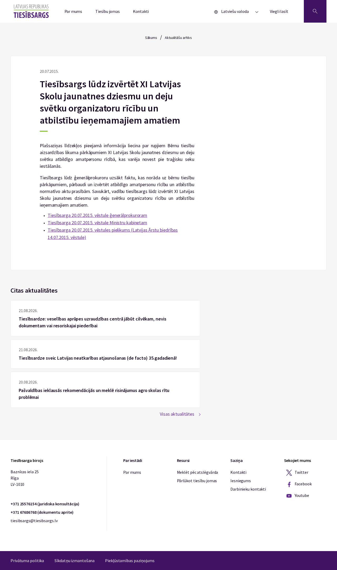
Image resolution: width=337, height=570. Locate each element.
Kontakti (141, 11)
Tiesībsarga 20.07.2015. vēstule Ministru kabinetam (97, 223)
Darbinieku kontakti (248, 489)
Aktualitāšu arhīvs (178, 37)
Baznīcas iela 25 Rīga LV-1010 (24, 478)
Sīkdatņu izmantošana (74, 560)
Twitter (301, 472)
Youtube (301, 495)
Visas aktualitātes (177, 414)
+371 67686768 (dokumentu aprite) (42, 512)
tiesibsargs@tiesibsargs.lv (34, 520)
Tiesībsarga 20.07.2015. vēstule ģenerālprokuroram (97, 215)
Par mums (73, 11)
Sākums (151, 37)
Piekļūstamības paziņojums (130, 560)
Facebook (303, 483)
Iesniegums (240, 480)
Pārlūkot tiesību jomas (197, 480)
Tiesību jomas (107, 11)
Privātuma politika (27, 560)
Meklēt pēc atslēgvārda (197, 472)
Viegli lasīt (279, 11)
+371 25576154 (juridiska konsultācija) (45, 503)
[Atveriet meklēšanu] (315, 11)
